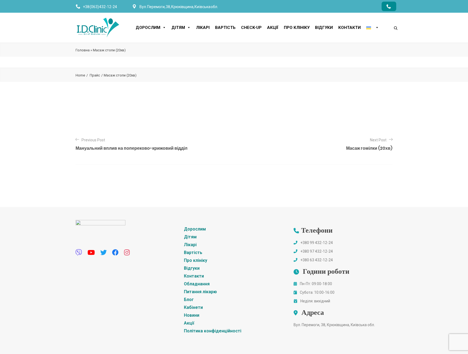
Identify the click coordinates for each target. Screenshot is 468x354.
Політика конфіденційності (212, 330)
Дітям (178, 27)
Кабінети (193, 307)
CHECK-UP (251, 27)
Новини (191, 315)
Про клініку (297, 27)
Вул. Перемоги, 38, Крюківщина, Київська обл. (334, 325)
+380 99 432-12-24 (316, 243)
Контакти (349, 27)
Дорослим (148, 27)
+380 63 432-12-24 (316, 260)
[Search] (390, 19)
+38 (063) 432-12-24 (100, 7)
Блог (189, 299)
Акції (272, 27)
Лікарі (203, 27)
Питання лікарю (200, 291)
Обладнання (197, 283)
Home (80, 75)
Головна (83, 50)
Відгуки (324, 27)
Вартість (225, 27)
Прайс (95, 75)
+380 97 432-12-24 (316, 251)
